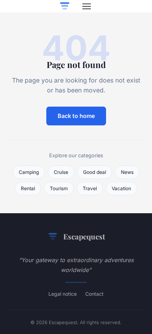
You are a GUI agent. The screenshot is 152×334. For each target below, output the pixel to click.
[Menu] (87, 6)
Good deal (94, 172)
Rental (28, 188)
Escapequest (84, 236)
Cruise (61, 172)
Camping (29, 172)
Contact (94, 294)
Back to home (76, 115)
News (127, 172)
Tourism (59, 188)
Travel (90, 188)
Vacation (121, 188)
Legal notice (62, 294)
